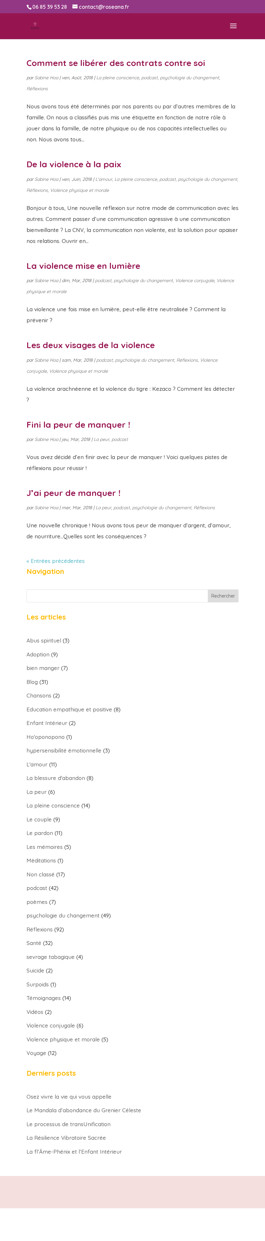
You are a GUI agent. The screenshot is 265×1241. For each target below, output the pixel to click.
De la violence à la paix (73, 164)
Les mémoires (44, 846)
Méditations (41, 860)
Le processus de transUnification (68, 1124)
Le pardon (39, 832)
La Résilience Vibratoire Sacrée (66, 1137)
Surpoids (37, 984)
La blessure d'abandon (55, 777)
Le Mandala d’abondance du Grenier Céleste (83, 1110)
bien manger (42, 667)
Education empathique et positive (69, 709)
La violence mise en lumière (83, 265)
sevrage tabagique (50, 956)
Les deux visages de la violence (90, 345)
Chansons (38, 695)
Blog (32, 681)
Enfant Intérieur (46, 722)
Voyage (36, 1052)
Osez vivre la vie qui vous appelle (68, 1096)
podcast (149, 78)
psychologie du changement (189, 78)
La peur (101, 439)
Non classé (40, 874)
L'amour (103, 179)
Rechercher (223, 596)
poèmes (37, 901)
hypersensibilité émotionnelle (63, 750)
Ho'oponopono (45, 736)
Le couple (39, 819)
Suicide (35, 970)
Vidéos (34, 1011)
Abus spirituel (43, 640)
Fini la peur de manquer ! (78, 424)
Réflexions (37, 89)
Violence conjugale (194, 280)
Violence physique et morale (79, 190)
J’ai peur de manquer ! (73, 493)
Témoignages (43, 997)
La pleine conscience (117, 78)
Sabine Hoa (46, 78)
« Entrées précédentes (55, 560)
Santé (33, 942)
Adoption (37, 654)
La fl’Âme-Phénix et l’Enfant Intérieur (74, 1151)
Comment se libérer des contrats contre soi (115, 63)
